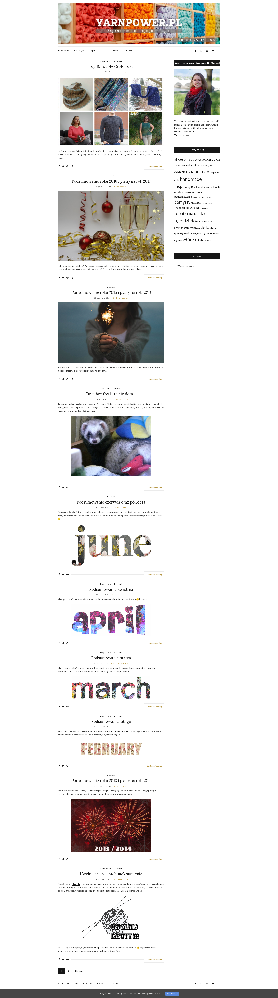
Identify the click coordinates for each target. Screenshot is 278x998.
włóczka (190, 239)
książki (216, 187)
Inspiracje (105, 584)
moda (177, 192)
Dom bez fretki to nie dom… (111, 394)
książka (209, 187)
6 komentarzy (119, 72)
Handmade (64, 50)
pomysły (182, 202)
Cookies (87, 983)
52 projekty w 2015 (68, 983)
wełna (187, 233)
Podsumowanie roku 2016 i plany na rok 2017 (111, 181)
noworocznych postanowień (115, 731)
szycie (191, 227)
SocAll (192, 128)
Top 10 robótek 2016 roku (111, 66)
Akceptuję (172, 994)
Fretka (105, 389)
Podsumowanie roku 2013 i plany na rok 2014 (111, 780)
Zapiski (93, 50)
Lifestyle (79, 50)
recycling (193, 207)
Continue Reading (154, 166)
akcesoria (182, 159)
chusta (200, 159)
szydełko (202, 227)
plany (192, 192)
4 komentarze (121, 879)
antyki (193, 160)
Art (104, 50)
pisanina (186, 192)
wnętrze (197, 233)
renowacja (204, 208)
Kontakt (128, 50)
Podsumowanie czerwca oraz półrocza (111, 502)
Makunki (76, 884)
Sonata (209, 221)
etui (206, 172)
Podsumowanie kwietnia (111, 589)
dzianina (194, 171)
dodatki (180, 172)
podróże (199, 192)
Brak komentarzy (120, 663)
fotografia (213, 172)
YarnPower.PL (187, 131)
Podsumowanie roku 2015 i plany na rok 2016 (111, 292)
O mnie (115, 50)
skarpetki (201, 221)
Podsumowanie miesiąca (202, 197)
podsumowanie (183, 196)
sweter (178, 227)
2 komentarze (121, 187)
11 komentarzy (120, 298)
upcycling (178, 233)
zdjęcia (202, 240)
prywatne (207, 203)
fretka (176, 180)
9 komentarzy (119, 595)
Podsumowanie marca (111, 657)
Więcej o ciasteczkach (152, 993)
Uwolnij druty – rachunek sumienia (111, 873)
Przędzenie (181, 207)
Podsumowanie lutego (111, 721)
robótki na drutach (191, 213)
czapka (202, 165)
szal (186, 227)
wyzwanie (208, 233)
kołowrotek (199, 187)
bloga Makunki (102, 947)
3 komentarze (119, 508)
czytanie (209, 165)
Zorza (209, 240)
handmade (191, 179)
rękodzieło (185, 220)
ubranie (213, 228)
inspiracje (183, 186)
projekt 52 (196, 202)
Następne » (80, 971)
